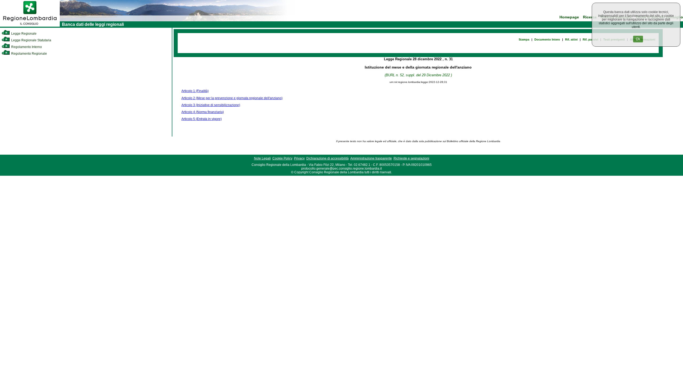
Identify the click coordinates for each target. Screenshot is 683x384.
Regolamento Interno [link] (26, 47)
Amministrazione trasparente (371, 158)
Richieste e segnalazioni (411, 158)
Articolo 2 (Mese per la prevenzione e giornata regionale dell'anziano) (232, 98)
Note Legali (262, 158)
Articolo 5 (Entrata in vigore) (201, 119)
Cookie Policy (282, 158)
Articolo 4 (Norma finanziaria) (202, 112)
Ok (638, 39)
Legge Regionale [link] (23, 33)
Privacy (299, 158)
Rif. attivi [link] (571, 39)
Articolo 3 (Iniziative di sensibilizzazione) (210, 105)
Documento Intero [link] (547, 39)
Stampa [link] (524, 39)
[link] (30, 25)
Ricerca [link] (590, 17)
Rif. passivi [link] (590, 39)
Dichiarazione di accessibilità (327, 158)
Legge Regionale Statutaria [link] (30, 40)
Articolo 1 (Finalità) (195, 91)
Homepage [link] (569, 17)
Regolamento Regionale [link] (28, 53)
